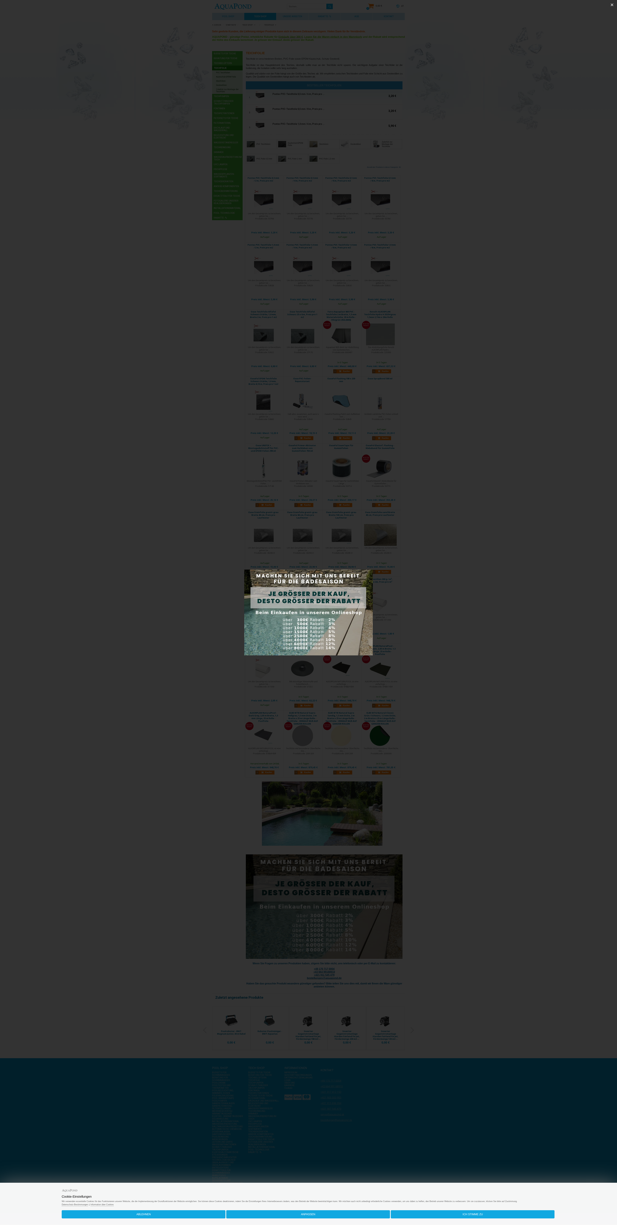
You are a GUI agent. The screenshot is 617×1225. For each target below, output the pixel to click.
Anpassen (308, 1214)
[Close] (612, 5)
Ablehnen (143, 1214)
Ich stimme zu (473, 1214)
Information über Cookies (102, 1204)
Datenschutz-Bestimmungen (75, 1204)
